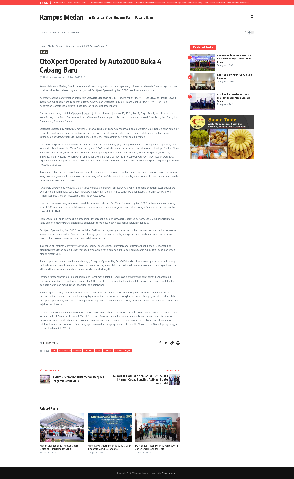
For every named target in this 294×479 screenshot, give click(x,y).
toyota (128, 350)
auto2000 (88, 350)
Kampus (46, 32)
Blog (109, 17)
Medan (65, 32)
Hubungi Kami (123, 17)
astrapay (77, 350)
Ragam (75, 32)
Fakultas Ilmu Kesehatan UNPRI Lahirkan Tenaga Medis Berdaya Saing (233, 97)
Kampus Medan (62, 17)
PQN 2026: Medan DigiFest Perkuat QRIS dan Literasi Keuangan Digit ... (156, 447)
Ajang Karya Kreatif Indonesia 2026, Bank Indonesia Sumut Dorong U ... (109, 447)
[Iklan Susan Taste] (222, 158)
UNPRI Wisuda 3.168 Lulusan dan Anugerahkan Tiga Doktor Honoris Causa (234, 58)
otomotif (119, 350)
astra (53, 350)
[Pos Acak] (244, 32)
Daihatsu (108, 350)
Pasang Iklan (144, 17)
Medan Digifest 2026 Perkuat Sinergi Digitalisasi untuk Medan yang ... (59, 447)
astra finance (65, 350)
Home (43, 46)
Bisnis (56, 32)
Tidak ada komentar (54, 77)
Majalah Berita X (169, 473)
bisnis (98, 350)
